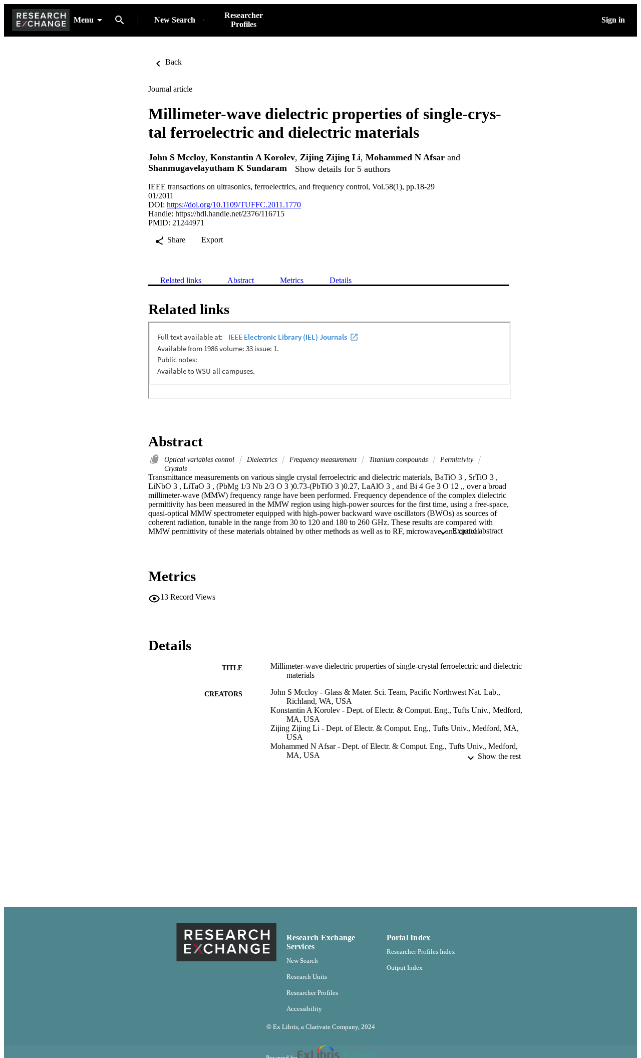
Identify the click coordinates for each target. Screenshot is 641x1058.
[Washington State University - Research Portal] (41, 20)
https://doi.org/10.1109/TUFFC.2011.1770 (234, 204)
